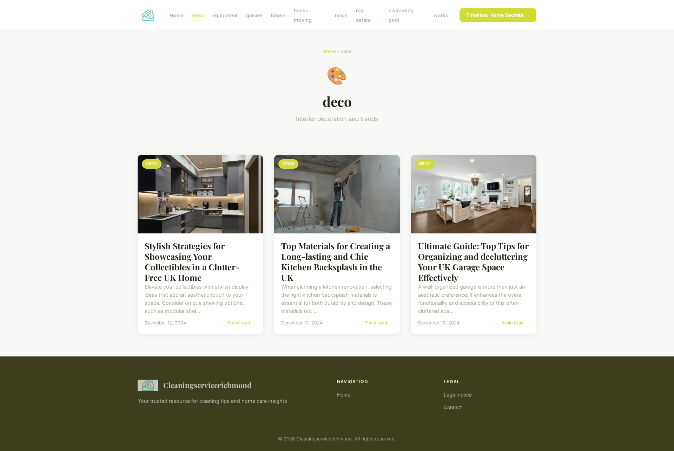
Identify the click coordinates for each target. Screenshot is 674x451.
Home (177, 15)
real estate (363, 15)
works (441, 15)
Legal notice (458, 395)
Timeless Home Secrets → (498, 15)
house (278, 15)
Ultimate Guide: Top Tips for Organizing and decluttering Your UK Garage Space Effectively (473, 261)
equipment (225, 15)
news (341, 15)
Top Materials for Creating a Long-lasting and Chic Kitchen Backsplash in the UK (335, 261)
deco (198, 15)
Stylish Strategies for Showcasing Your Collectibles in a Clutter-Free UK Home (192, 261)
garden (254, 15)
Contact (453, 407)
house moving (303, 15)
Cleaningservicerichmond (207, 385)
